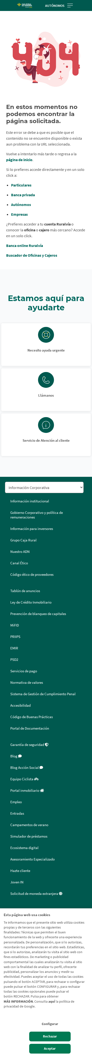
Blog (14, 756)
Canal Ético (19, 563)
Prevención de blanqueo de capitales (38, 614)
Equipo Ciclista (22, 779)
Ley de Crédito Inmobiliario (31, 602)
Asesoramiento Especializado (32, 859)
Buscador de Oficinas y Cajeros (31, 255)
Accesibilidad (20, 705)
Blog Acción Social (24, 767)
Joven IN (17, 882)
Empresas (19, 214)
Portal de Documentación (29, 728)
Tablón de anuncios (25, 591)
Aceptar (50, 1048)
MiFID (14, 625)
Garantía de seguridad (27, 745)
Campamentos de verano (29, 825)
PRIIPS (15, 637)
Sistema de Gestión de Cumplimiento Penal (43, 694)
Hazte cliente (20, 871)
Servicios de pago (23, 671)
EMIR (14, 648)
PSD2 (14, 659)
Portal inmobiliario (25, 790)
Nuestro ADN (20, 551)
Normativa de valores (26, 682)
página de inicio (19, 159)
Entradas (17, 813)
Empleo (16, 802)
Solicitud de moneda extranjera (34, 893)
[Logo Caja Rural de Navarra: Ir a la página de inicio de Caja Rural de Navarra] (24, 5)
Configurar (50, 1024)
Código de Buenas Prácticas (31, 717)
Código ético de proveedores (31, 574)
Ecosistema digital (24, 848)
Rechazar (50, 1036)
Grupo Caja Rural (23, 540)
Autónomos (55, 5)
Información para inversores (31, 529)
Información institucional (29, 501)
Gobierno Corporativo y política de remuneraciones (36, 514)
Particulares (21, 185)
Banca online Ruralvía (24, 245)
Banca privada (23, 194)
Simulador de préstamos (28, 836)
